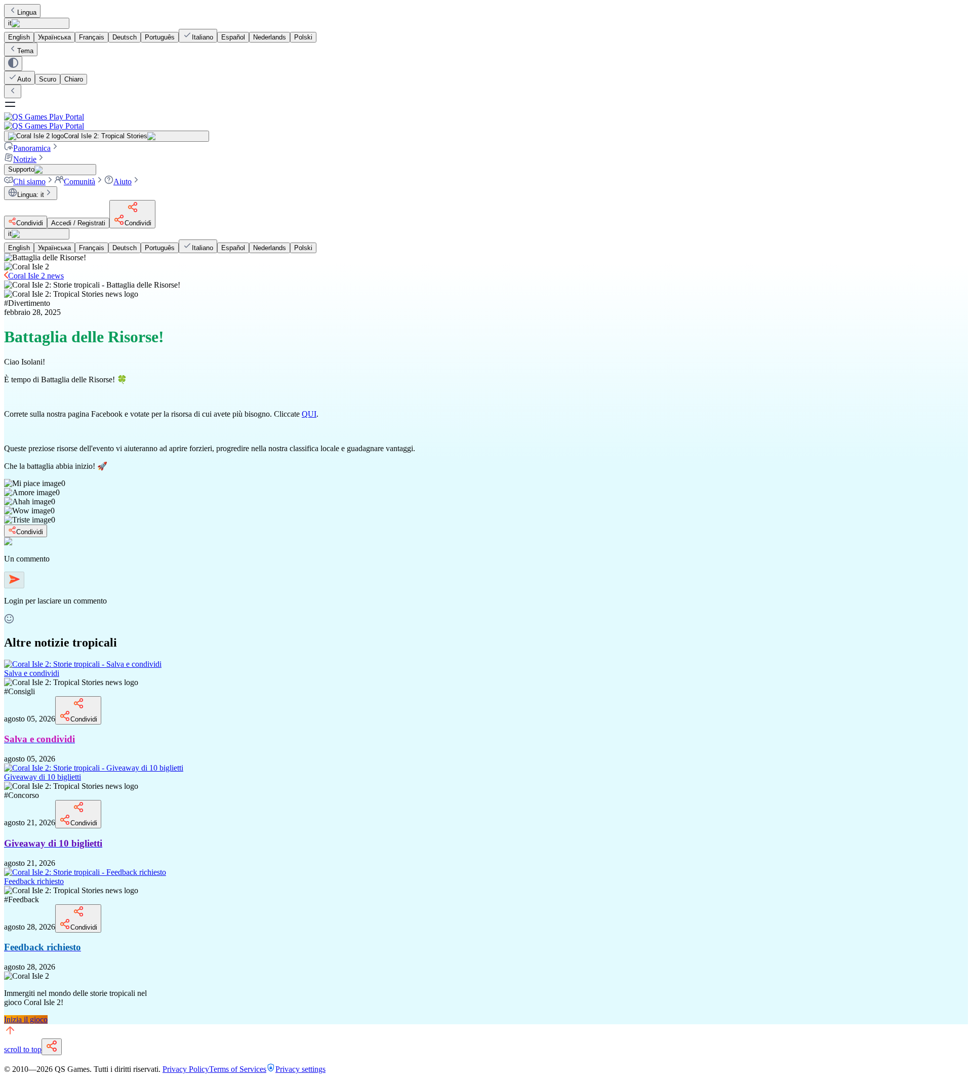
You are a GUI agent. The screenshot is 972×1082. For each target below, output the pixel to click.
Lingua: (30, 194)
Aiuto (122, 181)
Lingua (26, 12)
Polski (303, 37)
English (19, 37)
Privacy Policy (186, 1069)
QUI (309, 414)
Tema (25, 51)
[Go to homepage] (486, 121)
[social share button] (52, 1046)
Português (160, 37)
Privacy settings (300, 1069)
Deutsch (124, 37)
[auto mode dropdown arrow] (13, 63)
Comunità (79, 181)
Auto (24, 79)
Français (91, 37)
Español (233, 37)
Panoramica (32, 148)
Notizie (24, 159)
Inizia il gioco (26, 1019)
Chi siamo (29, 181)
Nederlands (269, 37)
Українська (54, 37)
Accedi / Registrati (78, 223)
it (10, 23)
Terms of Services (237, 1069)
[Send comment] (14, 580)
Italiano (202, 37)
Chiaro (73, 79)
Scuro (47, 79)
